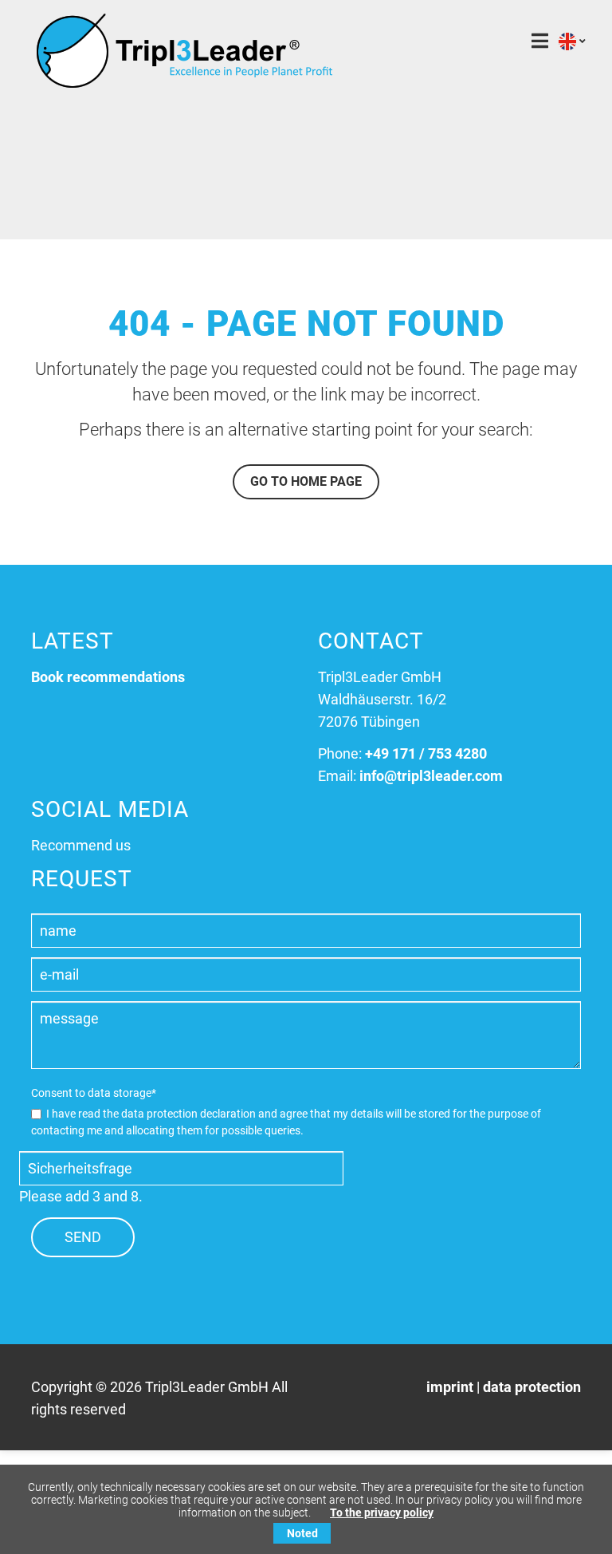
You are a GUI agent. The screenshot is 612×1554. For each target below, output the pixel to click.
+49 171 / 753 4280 (426, 753)
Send (83, 1237)
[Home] (184, 83)
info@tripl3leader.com (431, 775)
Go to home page (306, 481)
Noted (302, 1533)
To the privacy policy (382, 1512)
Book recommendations (108, 677)
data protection (532, 1386)
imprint (449, 1386)
